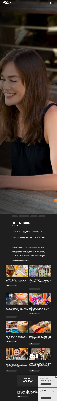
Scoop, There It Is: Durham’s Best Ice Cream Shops (38, 307)
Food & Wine (40, 246)
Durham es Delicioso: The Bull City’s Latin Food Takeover (28, 388)
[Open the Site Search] (51, 3)
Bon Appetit (27, 246)
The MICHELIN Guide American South (36, 362)
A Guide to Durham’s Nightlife (11, 279)
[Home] (7, 3)
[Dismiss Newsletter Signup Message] (56, 377)
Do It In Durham (46, 3)
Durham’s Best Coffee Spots (11, 335)
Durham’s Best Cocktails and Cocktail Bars (14, 307)
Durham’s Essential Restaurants (35, 335)
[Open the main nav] (53, 3)
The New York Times (33, 246)
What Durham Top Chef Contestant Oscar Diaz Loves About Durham (12, 362)
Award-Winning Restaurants (34, 279)
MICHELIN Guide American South (31, 247)
